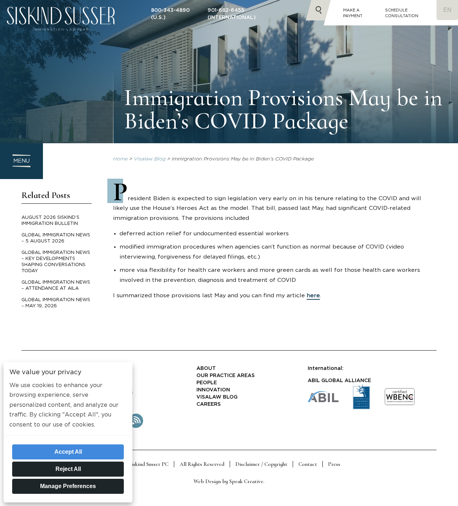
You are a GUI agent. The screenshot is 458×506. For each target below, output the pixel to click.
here (313, 295)
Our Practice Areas (225, 375)
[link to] (399, 403)
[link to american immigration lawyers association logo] (361, 407)
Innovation (213, 389)
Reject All (68, 469)
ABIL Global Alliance (339, 380)
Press (334, 464)
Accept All (68, 452)
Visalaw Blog (150, 159)
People (206, 382)
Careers (208, 404)
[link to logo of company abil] (323, 400)
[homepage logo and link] (61, 36)
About (206, 368)
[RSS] (136, 426)
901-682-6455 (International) (232, 14)
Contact (307, 464)
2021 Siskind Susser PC (143, 464)
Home (120, 159)
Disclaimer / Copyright (261, 464)
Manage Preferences (68, 486)
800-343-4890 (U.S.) (170, 14)
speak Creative (246, 481)
